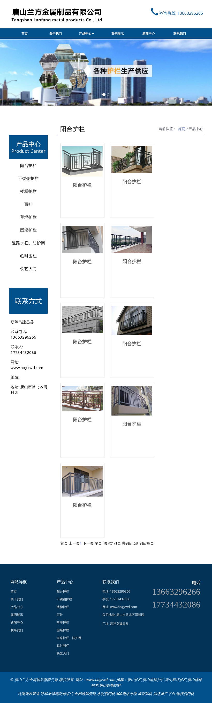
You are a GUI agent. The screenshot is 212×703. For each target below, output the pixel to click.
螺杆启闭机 (185, 693)
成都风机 (145, 693)
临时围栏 (28, 256)
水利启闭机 (106, 693)
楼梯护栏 (28, 191)
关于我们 (55, 33)
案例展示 (117, 33)
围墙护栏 (28, 230)
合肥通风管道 (85, 693)
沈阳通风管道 (29, 693)
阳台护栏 (28, 165)
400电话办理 (126, 693)
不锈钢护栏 (28, 178)
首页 (24, 33)
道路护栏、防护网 (28, 243)
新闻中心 (148, 33)
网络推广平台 (164, 693)
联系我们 (179, 33)
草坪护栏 (28, 217)
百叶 (28, 204)
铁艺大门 (28, 268)
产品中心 (85, 33)
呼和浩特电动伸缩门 (57, 693)
